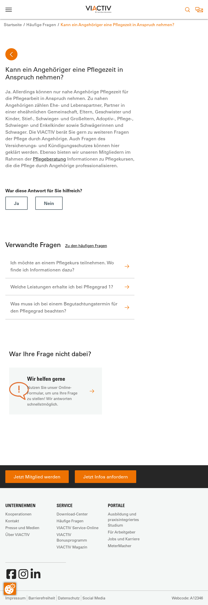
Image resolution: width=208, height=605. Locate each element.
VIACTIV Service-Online (77, 527)
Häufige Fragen (70, 520)
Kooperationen (18, 513)
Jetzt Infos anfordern (105, 477)
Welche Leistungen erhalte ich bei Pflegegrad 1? (61, 287)
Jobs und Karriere (124, 538)
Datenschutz (69, 597)
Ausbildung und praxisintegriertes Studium (123, 519)
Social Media (93, 597)
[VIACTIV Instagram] (23, 577)
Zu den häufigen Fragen (86, 245)
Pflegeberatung (49, 159)
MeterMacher (119, 545)
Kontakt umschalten (199, 9)
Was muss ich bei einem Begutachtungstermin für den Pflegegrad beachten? (63, 307)
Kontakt (12, 520)
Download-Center (72, 513)
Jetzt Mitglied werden (37, 477)
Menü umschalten (8, 9)
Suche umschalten (187, 9)
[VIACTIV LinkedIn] (35, 577)
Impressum (15, 597)
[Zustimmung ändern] (10, 589)
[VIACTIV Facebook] (11, 577)
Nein (49, 203)
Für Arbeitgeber (121, 531)
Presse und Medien (22, 527)
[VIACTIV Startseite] (98, 9)
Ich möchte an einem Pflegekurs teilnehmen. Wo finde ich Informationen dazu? (62, 266)
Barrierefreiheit (41, 597)
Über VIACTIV (17, 534)
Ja (16, 203)
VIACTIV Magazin (72, 546)
